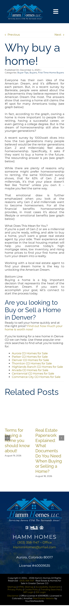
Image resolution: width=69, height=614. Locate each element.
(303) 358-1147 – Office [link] (34, 542)
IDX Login (40, 592)
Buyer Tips (22, 72)
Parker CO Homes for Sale (30, 356)
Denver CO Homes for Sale (30, 360)
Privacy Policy (15, 589)
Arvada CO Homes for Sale (30, 370)
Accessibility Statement (47, 586)
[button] (7, 438)
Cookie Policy (31, 589)
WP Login (28, 592)
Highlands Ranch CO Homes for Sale (37, 366)
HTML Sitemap (26, 586)
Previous (14, 34)
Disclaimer (13, 595)
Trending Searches (50, 589)
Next (57, 34)
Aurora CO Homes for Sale (30, 353)
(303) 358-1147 (26, 580)
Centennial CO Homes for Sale (33, 373)
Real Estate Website (43, 598)
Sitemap (11, 586)
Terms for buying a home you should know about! (17, 440)
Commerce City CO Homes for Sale (36, 377)
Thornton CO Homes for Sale (32, 363)
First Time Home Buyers (51, 72)
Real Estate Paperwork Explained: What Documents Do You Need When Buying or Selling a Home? (48, 451)
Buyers (33, 72)
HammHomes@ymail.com (34, 547)
